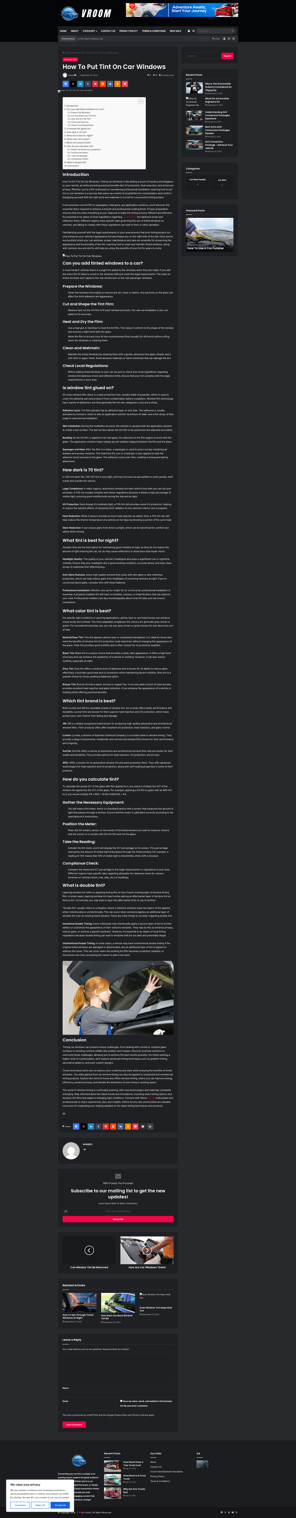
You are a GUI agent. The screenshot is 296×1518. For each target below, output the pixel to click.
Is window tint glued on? (79, 128)
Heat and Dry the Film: (81, 119)
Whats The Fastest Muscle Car (92, 38)
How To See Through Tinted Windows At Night (78, 1316)
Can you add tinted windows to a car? (85, 109)
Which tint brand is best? (78, 142)
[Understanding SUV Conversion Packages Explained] (194, 115)
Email (66, 1401)
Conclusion (73, 166)
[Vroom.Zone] (85, 12)
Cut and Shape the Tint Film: (83, 116)
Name (66, 1388)
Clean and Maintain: (80, 122)
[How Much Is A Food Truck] (112, 1479)
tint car (151, 1097)
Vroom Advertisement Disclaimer (166, 1471)
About (74, 31)
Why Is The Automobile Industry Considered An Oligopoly (218, 87)
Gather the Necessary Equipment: (86, 149)
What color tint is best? (78, 139)
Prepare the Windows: (80, 112)
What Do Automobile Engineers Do (217, 100)
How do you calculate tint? (80, 146)
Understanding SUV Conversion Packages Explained (217, 115)
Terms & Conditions (154, 31)
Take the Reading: (79, 156)
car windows (129, 216)
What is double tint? (76, 162)
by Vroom (86, 1512)
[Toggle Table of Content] (139, 101)
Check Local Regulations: (82, 125)
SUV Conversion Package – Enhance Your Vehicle (219, 145)
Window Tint (78, 52)
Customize (20, 1505)
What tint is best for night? (80, 135)
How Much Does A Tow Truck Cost (133, 1463)
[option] (210, 235)
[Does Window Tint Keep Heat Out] (157, 1299)
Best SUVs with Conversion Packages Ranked (217, 130)
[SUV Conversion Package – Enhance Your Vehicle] (194, 145)
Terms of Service (140, 1415)
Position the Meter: (79, 152)
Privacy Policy (128, 31)
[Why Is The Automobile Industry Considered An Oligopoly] (194, 87)
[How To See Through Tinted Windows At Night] (80, 1302)
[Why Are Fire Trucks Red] (112, 1493)
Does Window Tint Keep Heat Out (156, 1309)
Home (63, 31)
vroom (71, 75)
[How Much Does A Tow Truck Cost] (112, 1466)
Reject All (40, 1505)
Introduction (72, 106)
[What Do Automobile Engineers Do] (194, 102)
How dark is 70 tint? (77, 132)
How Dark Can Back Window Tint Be (117, 1317)
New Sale (175, 31)
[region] (40, 1496)
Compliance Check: (79, 159)
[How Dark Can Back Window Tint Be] (118, 1303)
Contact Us (108, 31)
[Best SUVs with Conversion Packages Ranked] (194, 130)
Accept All (60, 1505)
